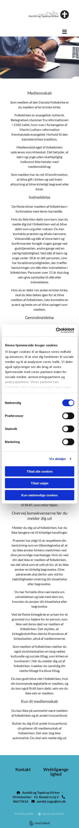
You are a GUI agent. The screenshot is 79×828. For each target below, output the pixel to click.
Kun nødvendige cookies (39, 495)
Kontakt (23, 769)
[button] (39, 31)
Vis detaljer (57, 459)
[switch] (68, 415)
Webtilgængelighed (55, 772)
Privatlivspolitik (24, 813)
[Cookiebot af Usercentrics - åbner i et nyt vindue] (56, 330)
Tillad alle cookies (40, 471)
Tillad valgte (39, 483)
